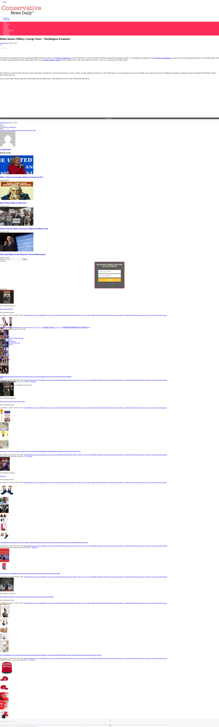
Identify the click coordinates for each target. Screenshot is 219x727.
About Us (6, 28)
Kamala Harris (38, 327)
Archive (5, 25)
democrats (16, 327)
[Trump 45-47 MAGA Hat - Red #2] (4, 691)
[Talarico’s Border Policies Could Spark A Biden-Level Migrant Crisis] (16, 225)
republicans (57, 327)
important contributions (163, 58)
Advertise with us (8, 344)
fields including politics (52, 60)
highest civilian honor (63, 58)
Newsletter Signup (8, 30)
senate (61, 327)
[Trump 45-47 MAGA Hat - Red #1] (4, 682)
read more (33, 381)
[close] (110, 720)
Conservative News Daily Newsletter (13, 338)
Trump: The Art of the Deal (6, 309)
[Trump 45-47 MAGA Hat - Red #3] (4, 700)
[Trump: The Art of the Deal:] (7, 303)
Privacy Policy (7, 339)
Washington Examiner (78, 327)
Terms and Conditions (9, 341)
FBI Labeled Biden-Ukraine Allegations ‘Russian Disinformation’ (23, 254)
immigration (30, 327)
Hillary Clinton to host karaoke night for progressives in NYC (21, 177)
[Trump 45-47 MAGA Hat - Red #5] (4, 718)
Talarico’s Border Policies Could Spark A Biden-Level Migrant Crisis (24, 228)
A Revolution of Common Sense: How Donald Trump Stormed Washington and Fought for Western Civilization (26, 596)
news (42, 327)
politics (46, 327)
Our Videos (6, 24)
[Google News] (4, 127)
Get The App (7, 31)
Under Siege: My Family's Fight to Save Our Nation (12, 401)
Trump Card (3, 476)
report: (52, 327)
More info (95, 315)
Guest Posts (6, 34)
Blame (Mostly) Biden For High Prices (13, 203)
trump (66, 327)
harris (23, 327)
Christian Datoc (4, 43)
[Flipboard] (12, 127)
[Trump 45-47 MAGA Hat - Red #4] (4, 709)
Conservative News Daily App (11, 343)
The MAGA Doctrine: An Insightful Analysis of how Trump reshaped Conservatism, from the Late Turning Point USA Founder (30, 573)
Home (5, 22)
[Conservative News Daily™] (21, 15)
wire (89, 327)
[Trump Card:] (5, 470)
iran (34, 327)
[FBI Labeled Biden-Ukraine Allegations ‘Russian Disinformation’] (16, 251)
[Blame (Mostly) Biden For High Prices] (16, 199)
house (26, 327)
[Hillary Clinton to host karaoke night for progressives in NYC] (16, 173)
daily (11, 327)
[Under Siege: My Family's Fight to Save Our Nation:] (7, 395)
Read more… (109, 118)
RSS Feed (6, 33)
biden (2, 327)
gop (21, 327)
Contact (5, 27)
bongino (7, 327)
